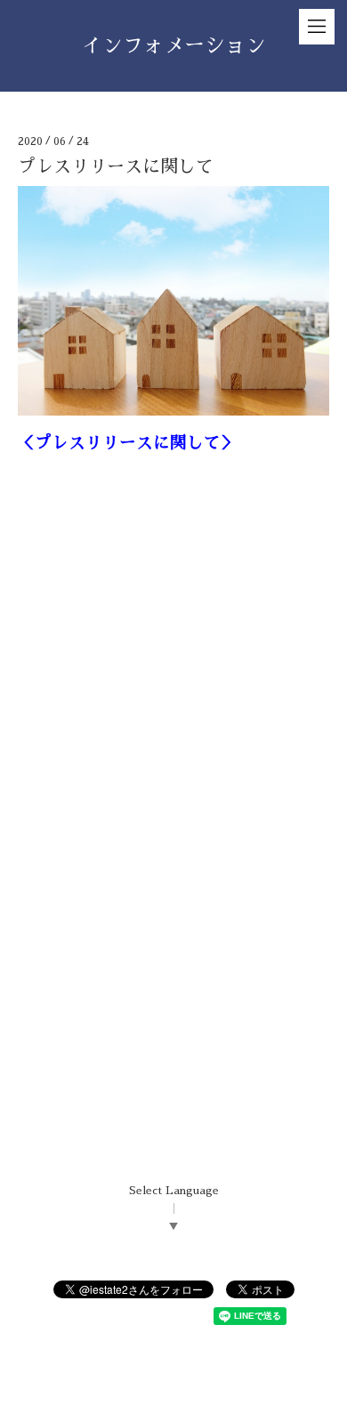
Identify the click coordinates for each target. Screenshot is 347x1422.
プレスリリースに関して (116, 166)
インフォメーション (174, 46)
